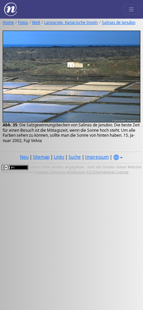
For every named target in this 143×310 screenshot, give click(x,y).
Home (8, 22)
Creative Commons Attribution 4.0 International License (81, 172)
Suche (75, 157)
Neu (24, 157)
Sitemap (41, 157)
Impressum (97, 157)
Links (59, 157)
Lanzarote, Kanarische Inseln (71, 22)
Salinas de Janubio (118, 22)
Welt (36, 22)
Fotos (23, 22)
